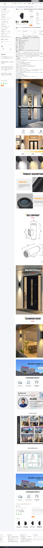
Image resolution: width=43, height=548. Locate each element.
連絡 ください (33, 3)
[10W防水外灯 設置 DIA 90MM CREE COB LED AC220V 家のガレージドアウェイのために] (39, 523)
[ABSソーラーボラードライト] (2, 42)
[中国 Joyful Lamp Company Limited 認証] (3, 49)
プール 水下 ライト (4, 12)
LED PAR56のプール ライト (5, 17)
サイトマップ (2, 542)
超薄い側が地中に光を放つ (5, 36)
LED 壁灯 (2, 24)
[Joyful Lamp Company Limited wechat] (7, 83)
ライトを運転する (3, 21)
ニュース (38, 3)
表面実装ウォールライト (4, 31)
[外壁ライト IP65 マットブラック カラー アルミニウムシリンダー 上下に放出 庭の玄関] (32, 523)
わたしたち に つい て (20, 3)
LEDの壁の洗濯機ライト (4, 26)
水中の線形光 (3, 14)
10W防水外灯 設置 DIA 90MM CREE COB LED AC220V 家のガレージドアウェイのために (39, 527)
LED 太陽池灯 (3, 29)
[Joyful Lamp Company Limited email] (2, 83)
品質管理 (29, 3)
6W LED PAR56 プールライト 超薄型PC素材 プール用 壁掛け (26, 537)
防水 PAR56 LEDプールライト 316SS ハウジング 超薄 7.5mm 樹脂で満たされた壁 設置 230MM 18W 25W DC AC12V (26, 539)
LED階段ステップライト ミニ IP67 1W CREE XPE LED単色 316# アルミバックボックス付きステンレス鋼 (13, 539)
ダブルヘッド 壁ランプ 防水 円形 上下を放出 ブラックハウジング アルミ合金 (18, 527)
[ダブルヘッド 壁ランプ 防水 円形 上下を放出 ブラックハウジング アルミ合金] (19, 523)
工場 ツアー (25, 3)
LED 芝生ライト (3, 34)
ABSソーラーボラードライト (7, 41)
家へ (12, 3)
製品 (15, 3)
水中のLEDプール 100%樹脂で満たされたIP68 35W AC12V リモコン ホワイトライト (26, 541)
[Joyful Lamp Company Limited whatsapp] (4, 83)
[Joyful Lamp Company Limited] (4, 3)
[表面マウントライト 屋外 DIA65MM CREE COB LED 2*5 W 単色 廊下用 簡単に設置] (22, 15)
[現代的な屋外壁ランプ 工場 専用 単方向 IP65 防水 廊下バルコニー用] (26, 523)
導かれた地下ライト (4, 19)
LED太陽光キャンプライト (5, 33)
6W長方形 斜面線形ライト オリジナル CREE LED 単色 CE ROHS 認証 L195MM (13, 541)
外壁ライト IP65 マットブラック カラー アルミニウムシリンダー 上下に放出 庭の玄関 (32, 527)
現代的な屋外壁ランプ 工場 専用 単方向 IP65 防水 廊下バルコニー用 (25, 527)
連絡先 (31, 25)
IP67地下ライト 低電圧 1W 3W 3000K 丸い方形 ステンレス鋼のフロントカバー (13, 537)
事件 (41, 3)
